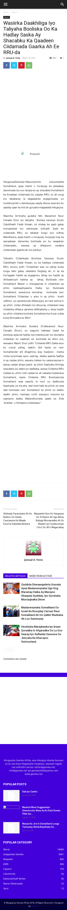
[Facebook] (6, 65)
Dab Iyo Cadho (29, 791)
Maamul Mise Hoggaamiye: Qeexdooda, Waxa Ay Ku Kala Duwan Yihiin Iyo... (41, 810)
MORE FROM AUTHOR (40, 576)
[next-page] (10, 650)
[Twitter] (14, 65)
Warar (15, 12)
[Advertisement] (33, 106)
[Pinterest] (21, 65)
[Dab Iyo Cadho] (11, 795)
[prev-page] (5, 650)
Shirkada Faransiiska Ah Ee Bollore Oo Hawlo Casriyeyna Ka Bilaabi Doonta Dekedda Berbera (17, 518)
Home (6, 12)
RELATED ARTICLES (15, 576)
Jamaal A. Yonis (13, 58)
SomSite (35, 906)
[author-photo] (33, 555)
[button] (5, 4)
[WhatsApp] (29, 65)
